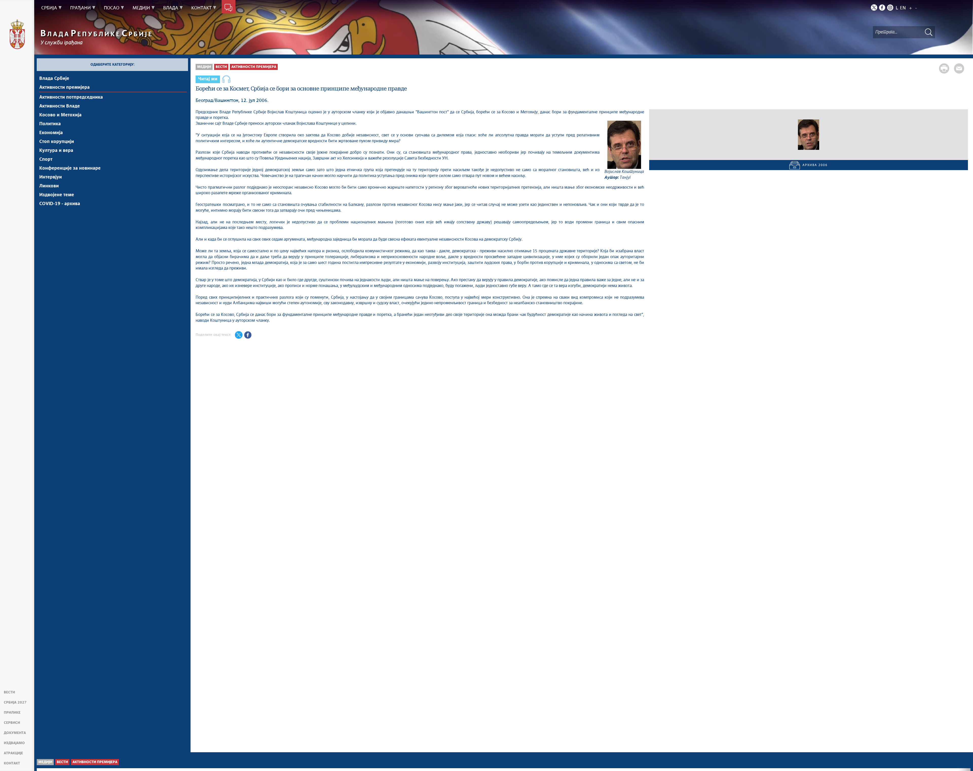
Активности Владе (59, 106)
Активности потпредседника (71, 97)
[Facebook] (882, 7)
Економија (51, 133)
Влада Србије (54, 78)
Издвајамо (14, 743)
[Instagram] (890, 7)
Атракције (13, 753)
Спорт (45, 159)
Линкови (49, 186)
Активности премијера (64, 87)
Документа (15, 733)
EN (903, 8)
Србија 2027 (15, 702)
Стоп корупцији (56, 141)
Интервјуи (50, 177)
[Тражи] (928, 32)
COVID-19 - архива (59, 204)
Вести (9, 692)
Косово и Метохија (60, 115)
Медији (204, 67)
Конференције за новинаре (70, 168)
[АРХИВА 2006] (808, 134)
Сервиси (12, 723)
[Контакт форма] (228, 8)
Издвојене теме (56, 195)
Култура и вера (56, 150)
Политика (50, 124)
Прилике (12, 712)
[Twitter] (874, 7)
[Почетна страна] (17, 34)
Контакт (12, 763)
